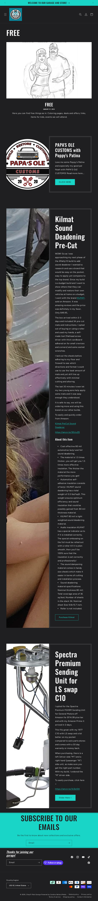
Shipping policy (69, 897)
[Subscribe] (69, 843)
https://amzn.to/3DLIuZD (67, 432)
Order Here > (65, 798)
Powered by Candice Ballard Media (53, 894)
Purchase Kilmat (67, 617)
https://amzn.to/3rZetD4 (67, 789)
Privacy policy (86, 894)
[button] (5, 14)
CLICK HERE (65, 182)
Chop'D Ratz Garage (33, 894)
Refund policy (74, 894)
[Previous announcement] (5, 3)
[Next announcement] (93, 3)
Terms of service (55, 897)
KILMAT (81, 298)
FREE (49, 104)
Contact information (84, 897)
